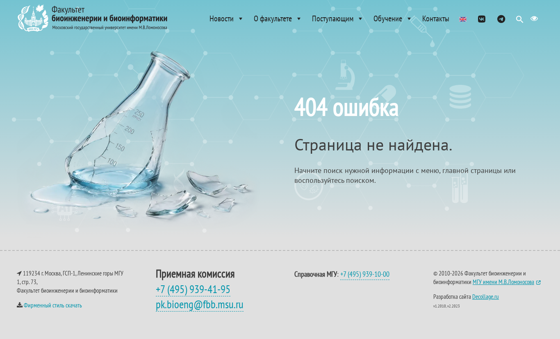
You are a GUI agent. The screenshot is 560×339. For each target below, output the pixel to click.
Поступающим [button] (332, 18)
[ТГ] (501, 18)
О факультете (273, 18)
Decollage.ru (485, 296)
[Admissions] (463, 18)
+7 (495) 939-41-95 (193, 289)
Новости (221, 18)
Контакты (435, 18)
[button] (520, 21)
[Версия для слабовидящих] (534, 18)
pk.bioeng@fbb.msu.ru (200, 304)
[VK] (481, 18)
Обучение (387, 18)
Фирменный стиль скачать (53, 305)
